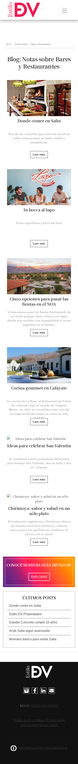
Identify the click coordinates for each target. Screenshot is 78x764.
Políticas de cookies (28, 720)
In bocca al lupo (39, 210)
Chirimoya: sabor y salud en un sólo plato (39, 510)
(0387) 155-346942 (44, 705)
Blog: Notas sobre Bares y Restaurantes (39, 62)
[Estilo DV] (24, 10)
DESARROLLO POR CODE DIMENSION (43, 748)
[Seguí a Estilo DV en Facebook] (35, 690)
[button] (39, 606)
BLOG (8, 44)
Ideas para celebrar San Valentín (39, 445)
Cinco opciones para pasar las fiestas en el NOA (39, 301)
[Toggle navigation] (64, 11)
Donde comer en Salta (39, 121)
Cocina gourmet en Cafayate (39, 388)
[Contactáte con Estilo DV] (52, 690)
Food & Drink (21, 44)
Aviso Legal (49, 724)
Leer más (39, 154)
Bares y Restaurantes (41, 44)
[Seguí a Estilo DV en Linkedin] (43, 690)
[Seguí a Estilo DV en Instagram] (26, 690)
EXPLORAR (39, 577)
